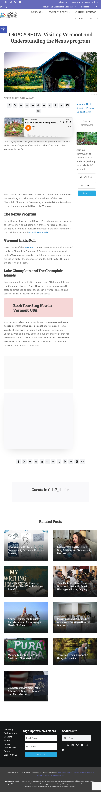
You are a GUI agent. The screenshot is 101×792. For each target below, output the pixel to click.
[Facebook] (9, 105)
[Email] (38, 111)
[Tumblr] (50, 105)
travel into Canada (38, 232)
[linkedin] (1, 7)
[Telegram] (44, 105)
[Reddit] (27, 105)
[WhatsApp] (38, 105)
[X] (15, 105)
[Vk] (61, 105)
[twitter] (6, 2)
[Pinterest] (56, 105)
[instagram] (11, 2)
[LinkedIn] (33, 105)
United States (84, 111)
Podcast (90, 108)
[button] (3, 29)
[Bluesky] (21, 105)
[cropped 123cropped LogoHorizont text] (8, 12)
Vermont (29, 247)
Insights (81, 104)
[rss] (6, 7)
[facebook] (1, 2)
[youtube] (20, 2)
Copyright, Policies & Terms (68, 772)
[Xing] (67, 105)
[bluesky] (15, 2)
